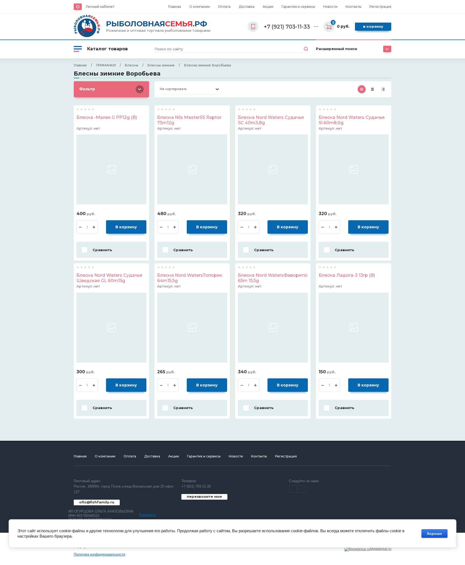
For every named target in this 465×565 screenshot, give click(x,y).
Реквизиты (147, 515)
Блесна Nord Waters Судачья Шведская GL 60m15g (109, 278)
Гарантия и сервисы (298, 7)
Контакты (353, 7)
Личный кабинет (100, 7)
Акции (268, 7)
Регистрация (380, 7)
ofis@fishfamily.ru (96, 502)
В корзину (373, 26)
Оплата (224, 7)
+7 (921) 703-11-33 (196, 486)
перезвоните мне (204, 496)
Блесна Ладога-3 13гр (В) (347, 275)
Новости (330, 7)
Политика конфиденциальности (99, 554)
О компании (199, 7)
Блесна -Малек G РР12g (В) (106, 117)
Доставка (247, 7)
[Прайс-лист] (383, 89)
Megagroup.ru (380, 549)
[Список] (372, 89)
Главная (174, 7)
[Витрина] (362, 89)
